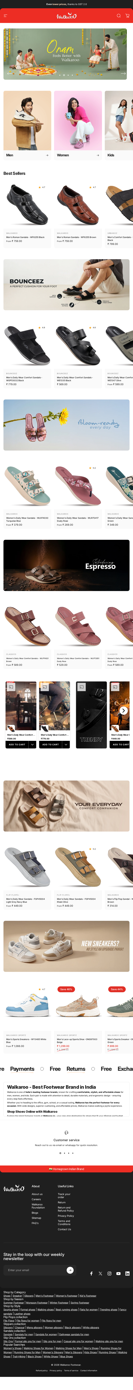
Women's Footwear (66, 1295)
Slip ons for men (52, 1341)
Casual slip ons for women (78, 1341)
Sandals (7, 1334)
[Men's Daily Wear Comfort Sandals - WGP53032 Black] (27, 345)
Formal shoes (27, 1309)
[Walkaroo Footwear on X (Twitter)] (100, 1273)
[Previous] (9, 73)
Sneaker (17, 1295)
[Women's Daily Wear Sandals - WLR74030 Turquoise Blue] (27, 485)
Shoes (6, 1295)
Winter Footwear (59, 1302)
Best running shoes (66, 1309)
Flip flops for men (51, 1320)
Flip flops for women (27, 1320)
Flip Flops (8, 1320)
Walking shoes (45, 1309)
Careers (36, 1199)
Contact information (88, 1370)
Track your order (64, 1196)
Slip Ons (8, 1341)
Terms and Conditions (64, 1223)
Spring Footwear (80, 1302)
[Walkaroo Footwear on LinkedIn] (127, 1273)
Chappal (19, 1327)
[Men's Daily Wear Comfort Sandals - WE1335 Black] (78, 345)
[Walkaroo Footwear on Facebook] (91, 1273)
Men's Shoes (91, 1348)
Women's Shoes (12, 1348)
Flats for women (89, 1309)
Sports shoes (10, 1309)
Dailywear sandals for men (74, 1334)
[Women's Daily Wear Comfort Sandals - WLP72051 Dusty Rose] (78, 626)
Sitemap (36, 1217)
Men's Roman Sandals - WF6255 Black (25, 237)
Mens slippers (34, 1327)
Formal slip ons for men (28, 1341)
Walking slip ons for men (109, 1341)
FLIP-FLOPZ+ (12, 895)
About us (37, 1194)
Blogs (35, 1212)
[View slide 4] (73, 1153)
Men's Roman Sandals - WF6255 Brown (76, 237)
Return (61, 1202)
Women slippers (54, 1327)
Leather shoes (22, 1313)
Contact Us (64, 1229)
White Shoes (51, 1356)
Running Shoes (107, 1352)
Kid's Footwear (88, 1295)
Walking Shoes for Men (69, 1348)
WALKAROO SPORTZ (16, 1035)
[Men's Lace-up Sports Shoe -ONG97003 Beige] (78, 1007)
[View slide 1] (60, 1153)
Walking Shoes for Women (38, 1348)
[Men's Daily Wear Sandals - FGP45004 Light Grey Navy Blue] (27, 866)
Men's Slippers (73, 1352)
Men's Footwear (45, 1295)
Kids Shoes (90, 1352)
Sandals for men (24, 1334)
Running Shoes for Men (27, 1352)
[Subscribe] (70, 1270)
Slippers (28, 1295)
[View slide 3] (68, 1153)
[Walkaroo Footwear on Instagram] (109, 1273)
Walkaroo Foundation (38, 1206)
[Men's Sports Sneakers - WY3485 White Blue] (27, 1007)
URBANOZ (112, 233)
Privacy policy (56, 1370)
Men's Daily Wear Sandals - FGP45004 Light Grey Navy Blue (25, 900)
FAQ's (35, 1223)
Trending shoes (108, 1309)
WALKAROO (12, 233)
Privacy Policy (66, 1215)
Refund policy (42, 1370)
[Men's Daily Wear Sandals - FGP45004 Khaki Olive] (78, 866)
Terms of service (71, 1370)
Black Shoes (35, 1356)
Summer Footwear (13, 1302)
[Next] (123, 73)
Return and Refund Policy (66, 1209)
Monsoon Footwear (37, 1302)
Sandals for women (46, 1334)
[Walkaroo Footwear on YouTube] (118, 1273)
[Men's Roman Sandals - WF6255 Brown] (78, 205)
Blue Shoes (66, 1356)
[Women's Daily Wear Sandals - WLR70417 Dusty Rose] (78, 485)
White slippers (91, 1327)
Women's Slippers (53, 1352)
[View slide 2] (64, 1153)
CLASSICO (11, 654)
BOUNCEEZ (11, 373)
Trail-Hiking (19, 1356)
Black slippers (73, 1327)
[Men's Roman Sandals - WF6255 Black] (27, 205)
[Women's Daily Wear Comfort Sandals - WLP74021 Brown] (27, 626)
